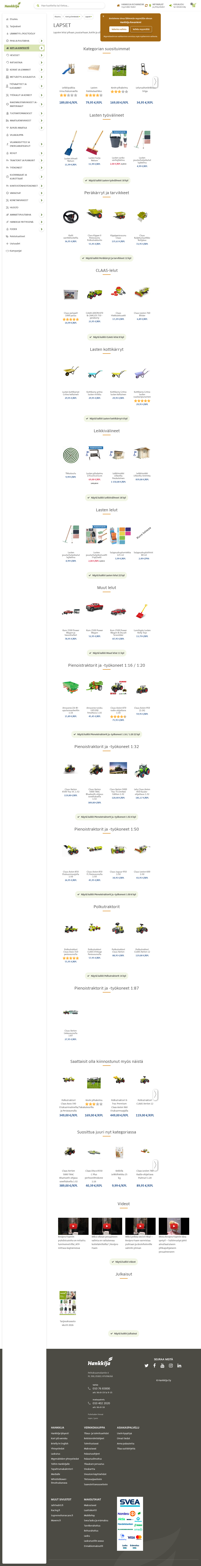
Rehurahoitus (91, 1530)
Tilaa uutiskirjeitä (126, 1448)
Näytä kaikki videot (125, 1261)
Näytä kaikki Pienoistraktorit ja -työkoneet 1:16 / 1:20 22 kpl (108, 734)
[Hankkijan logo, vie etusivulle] (13, 5)
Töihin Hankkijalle (60, 1464)
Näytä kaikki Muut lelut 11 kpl (108, 653)
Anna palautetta (125, 1443)
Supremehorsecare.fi (62, 1515)
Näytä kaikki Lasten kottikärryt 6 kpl (108, 418)
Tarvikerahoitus (92, 1525)
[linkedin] (180, 1365)
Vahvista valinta (119, 29)
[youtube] (163, 1365)
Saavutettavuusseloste (96, 1484)
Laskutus (55, 1453)
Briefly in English (59, 1443)
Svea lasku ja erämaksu (96, 1520)
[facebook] (155, 1365)
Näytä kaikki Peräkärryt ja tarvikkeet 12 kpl (108, 258)
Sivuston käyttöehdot (95, 1474)
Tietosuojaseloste (93, 1479)
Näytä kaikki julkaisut (125, 1333)
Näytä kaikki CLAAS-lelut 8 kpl (108, 337)
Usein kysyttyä (124, 1433)
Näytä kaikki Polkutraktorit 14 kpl (108, 975)
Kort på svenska (59, 1438)
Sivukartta (89, 1469)
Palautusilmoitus (93, 1458)
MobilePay (89, 1515)
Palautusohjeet (92, 1453)
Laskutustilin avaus (94, 1540)
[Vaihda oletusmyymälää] (146, 5)
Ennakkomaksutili (93, 1546)
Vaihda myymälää (141, 29)
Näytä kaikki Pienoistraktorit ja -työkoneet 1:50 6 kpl (108, 894)
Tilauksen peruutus (94, 1464)
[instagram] (171, 1365)
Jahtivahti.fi (57, 1505)
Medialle (55, 1474)
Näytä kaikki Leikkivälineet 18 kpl (108, 497)
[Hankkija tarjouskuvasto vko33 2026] (67, 1303)
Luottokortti (90, 1510)
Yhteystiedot (57, 1448)
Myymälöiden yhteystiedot (65, 1458)
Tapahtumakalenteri (62, 1469)
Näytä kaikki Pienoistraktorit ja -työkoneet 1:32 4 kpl (108, 816)
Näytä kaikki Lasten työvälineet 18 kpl (108, 180)
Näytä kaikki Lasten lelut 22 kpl (108, 575)
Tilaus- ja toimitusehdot (96, 1433)
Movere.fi (56, 1520)
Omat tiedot (123, 1438)
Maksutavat (90, 1448)
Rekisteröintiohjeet (94, 1438)
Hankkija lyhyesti (60, 1433)
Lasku (87, 1535)
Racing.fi (55, 1510)
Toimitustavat (91, 1443)
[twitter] (147, 1365)
